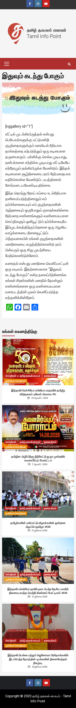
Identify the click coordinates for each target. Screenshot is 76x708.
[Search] (69, 64)
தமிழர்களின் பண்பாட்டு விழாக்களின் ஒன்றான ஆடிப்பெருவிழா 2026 (38, 525)
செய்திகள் (10, 375)
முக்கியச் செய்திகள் (15, 380)
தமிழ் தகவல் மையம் (30, 375)
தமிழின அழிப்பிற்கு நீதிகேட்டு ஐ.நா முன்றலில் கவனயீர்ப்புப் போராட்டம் (38, 458)
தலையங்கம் (50, 375)
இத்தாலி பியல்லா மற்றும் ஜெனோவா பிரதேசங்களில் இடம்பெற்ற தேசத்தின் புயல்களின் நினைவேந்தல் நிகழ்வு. (38, 659)
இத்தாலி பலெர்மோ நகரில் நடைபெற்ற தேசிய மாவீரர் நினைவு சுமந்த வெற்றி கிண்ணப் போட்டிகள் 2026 (38, 591)
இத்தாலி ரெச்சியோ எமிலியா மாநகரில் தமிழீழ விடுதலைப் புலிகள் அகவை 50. (38, 392)
